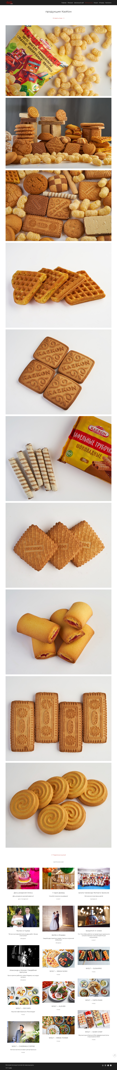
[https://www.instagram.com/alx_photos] (105, 1065)
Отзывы (101, 3)
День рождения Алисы (23, 893)
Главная (63, 3)
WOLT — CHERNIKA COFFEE (23, 1046)
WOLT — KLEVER (58, 1006)
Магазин (70, 3)
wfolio (10, 1067)
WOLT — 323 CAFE (23, 1008)
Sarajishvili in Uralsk (94, 931)
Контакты (108, 3)
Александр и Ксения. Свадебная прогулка (23, 971)
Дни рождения (23, 899)
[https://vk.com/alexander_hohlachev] (110, 1065)
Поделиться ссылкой (59, 855)
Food (94, 971)
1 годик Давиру (58, 893)
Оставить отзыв (57, 18)
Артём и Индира (58, 935)
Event (58, 899)
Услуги (96, 3)
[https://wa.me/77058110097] (103, 1065)
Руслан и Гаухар (23, 931)
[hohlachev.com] (9, 2)
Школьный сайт (79, 3)
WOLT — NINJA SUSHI (58, 971)
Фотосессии (89, 3)
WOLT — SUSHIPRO (94, 968)
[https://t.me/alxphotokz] (108, 1065)
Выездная (94, 899)
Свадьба (23, 938)
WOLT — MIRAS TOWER (58, 1038)
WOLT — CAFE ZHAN (93, 1000)
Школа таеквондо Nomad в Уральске (93, 893)
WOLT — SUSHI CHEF (93, 1032)
